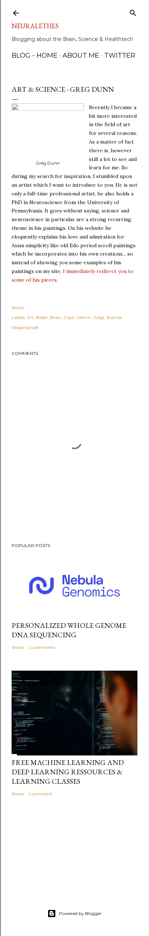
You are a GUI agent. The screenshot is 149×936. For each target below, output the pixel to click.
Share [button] (18, 307)
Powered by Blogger (80, 913)
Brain (55, 317)
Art (30, 317)
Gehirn (83, 317)
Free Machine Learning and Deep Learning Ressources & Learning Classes (68, 772)
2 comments (42, 647)
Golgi (98, 317)
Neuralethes (35, 26)
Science (114, 317)
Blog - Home (35, 55)
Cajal (69, 317)
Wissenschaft (25, 327)
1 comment (40, 793)
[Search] (133, 11)
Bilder (42, 317)
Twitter (119, 55)
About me (81, 55)
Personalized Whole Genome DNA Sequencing (69, 630)
